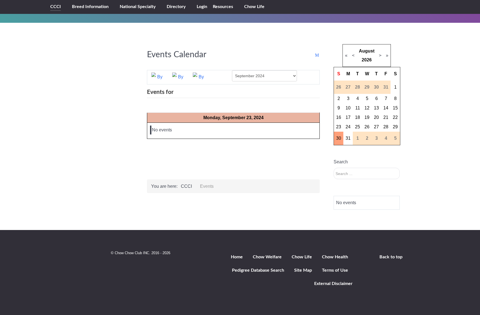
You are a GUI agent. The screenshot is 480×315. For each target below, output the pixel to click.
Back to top (390, 257)
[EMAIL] (317, 55)
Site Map (303, 270)
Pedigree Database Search (258, 270)
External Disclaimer (333, 283)
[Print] (311, 55)
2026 (367, 60)
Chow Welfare (267, 257)
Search (341, 161)
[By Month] (157, 76)
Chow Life (302, 257)
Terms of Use (335, 270)
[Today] (199, 76)
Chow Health (335, 257)
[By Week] (178, 76)
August (366, 51)
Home (237, 257)
